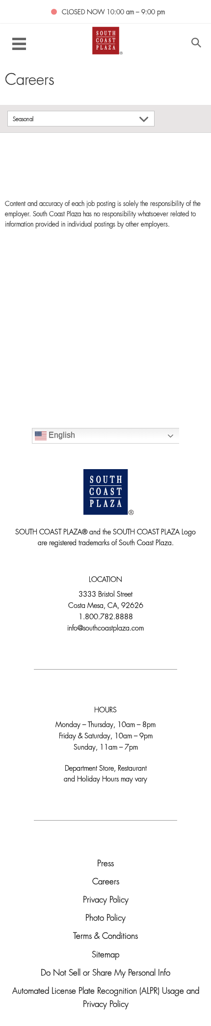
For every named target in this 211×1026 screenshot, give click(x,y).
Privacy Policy (106, 900)
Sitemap (105, 955)
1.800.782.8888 (106, 617)
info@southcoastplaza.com (105, 628)
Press (105, 864)
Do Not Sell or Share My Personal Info (105, 973)
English (61, 435)
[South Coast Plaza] (106, 40)
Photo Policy (105, 918)
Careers (105, 882)
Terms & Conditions (105, 936)
